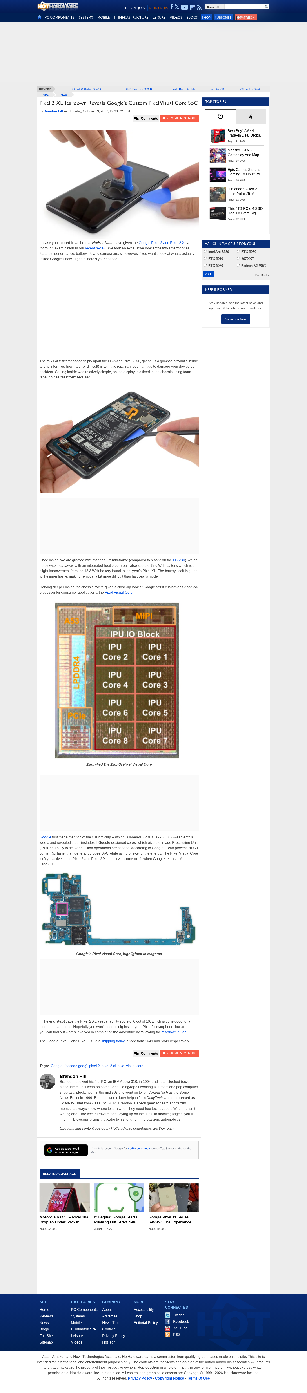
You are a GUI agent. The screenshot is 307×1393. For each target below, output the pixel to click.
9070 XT (247, 258)
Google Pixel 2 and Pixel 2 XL (162, 243)
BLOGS (192, 17)
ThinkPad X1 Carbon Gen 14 (85, 89)
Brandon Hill (73, 1076)
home (45, 95)
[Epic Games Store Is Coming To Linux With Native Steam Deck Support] (218, 175)
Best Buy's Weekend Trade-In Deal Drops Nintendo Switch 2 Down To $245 (244, 133)
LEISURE (159, 17)
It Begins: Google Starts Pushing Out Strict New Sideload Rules (115, 1220)
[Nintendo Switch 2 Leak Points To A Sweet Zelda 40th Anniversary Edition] (218, 194)
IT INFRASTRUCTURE (131, 17)
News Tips (110, 1323)
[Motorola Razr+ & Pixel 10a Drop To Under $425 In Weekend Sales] (65, 1197)
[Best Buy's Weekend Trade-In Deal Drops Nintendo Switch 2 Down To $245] (218, 136)
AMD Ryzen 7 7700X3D (139, 89)
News (64, 95)
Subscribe (223, 17)
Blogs (44, 1329)
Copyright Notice (169, 1378)
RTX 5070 (215, 265)
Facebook (181, 1322)
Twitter (178, 1315)
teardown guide (174, 1032)
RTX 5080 (248, 251)
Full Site (46, 1336)
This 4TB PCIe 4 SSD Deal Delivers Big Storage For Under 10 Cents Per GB (245, 211)
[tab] (220, 116)
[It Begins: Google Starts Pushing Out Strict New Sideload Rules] (119, 1197)
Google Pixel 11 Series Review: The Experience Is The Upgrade (172, 1220)
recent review (95, 248)
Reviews (46, 1316)
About (107, 1310)
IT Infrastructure (83, 1329)
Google (45, 837)
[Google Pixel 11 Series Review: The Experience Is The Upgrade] (174, 1197)
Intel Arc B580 (218, 251)
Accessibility (144, 1310)
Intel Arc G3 (217, 89)
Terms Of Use (198, 1378)
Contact (108, 1329)
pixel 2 (94, 1066)
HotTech (109, 1342)
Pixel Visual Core (119, 592)
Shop (206, 17)
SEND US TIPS (158, 8)
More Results (262, 275)
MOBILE (103, 17)
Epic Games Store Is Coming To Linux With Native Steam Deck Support (245, 172)
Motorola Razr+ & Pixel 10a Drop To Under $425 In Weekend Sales (64, 1220)
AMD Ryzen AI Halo (184, 89)
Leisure (77, 1336)
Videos (76, 1342)
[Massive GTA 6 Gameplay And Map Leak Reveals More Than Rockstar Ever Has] (218, 155)
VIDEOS (176, 17)
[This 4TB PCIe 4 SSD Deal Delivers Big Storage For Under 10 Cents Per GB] (218, 213)
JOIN (141, 8)
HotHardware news (140, 1148)
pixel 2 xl (109, 1066)
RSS (177, 1335)
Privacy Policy (113, 1336)
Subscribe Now (235, 319)
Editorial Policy (146, 1323)
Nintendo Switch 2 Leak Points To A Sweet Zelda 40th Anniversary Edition (243, 191)
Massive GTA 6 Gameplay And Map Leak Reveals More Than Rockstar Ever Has (243, 152)
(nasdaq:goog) (75, 1066)
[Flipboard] (192, 7)
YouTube (180, 1328)
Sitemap (46, 1342)
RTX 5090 (215, 258)
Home (44, 1310)
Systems (78, 1316)
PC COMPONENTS (59, 17)
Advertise (109, 1316)
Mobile (76, 1323)
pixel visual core (130, 1066)
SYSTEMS (86, 17)
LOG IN (130, 8)
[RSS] (199, 7)
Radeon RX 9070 (253, 265)
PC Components (84, 1310)
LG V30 (179, 560)
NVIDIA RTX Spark (250, 89)
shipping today (113, 1041)
